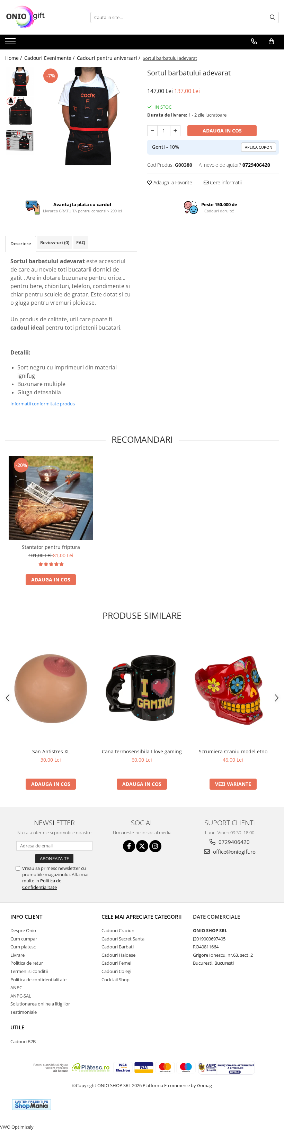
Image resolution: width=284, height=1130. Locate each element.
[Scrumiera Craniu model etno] (233, 689)
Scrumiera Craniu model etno (233, 751)
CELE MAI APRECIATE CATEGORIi (141, 916)
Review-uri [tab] (54, 242)
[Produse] (11, 43)
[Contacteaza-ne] (254, 41)
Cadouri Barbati (117, 947)
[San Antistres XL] (51, 689)
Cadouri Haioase (118, 955)
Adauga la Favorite (172, 182)
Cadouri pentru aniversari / (109, 58)
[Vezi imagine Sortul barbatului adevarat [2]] (20, 140)
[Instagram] (155, 846)
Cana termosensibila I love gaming (142, 751)
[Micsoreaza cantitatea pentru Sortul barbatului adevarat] (152, 130)
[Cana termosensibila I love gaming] (142, 689)
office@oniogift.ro (234, 851)
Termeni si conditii (29, 971)
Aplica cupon (258, 147)
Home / (14, 58)
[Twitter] (142, 846)
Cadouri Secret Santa (122, 939)
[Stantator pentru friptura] (51, 498)
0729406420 (233, 841)
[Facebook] (129, 846)
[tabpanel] (87, 116)
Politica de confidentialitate (38, 979)
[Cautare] (272, 17)
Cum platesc (23, 947)
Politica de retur (26, 963)
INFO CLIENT (26, 916)
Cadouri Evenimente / (50, 58)
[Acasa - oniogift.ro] (39, 17)
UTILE (17, 1027)
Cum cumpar (23, 939)
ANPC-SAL (20, 996)
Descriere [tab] (20, 243)
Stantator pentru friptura (51, 547)
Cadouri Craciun (117, 930)
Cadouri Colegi (116, 971)
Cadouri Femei (116, 963)
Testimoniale (23, 1012)
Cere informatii (225, 182)
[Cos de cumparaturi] (271, 41)
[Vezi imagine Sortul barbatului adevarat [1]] (20, 111)
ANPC (16, 987)
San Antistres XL (51, 751)
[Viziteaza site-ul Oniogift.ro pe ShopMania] (31, 1104)
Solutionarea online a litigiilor (40, 1004)
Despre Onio (23, 930)
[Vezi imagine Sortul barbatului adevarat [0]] (20, 81)
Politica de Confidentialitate (41, 884)
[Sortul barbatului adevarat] (87, 116)
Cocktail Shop (115, 979)
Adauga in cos (222, 130)
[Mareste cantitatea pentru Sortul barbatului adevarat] (175, 130)
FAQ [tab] (80, 242)
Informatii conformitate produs (42, 404)
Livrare (17, 955)
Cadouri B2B (23, 1041)
